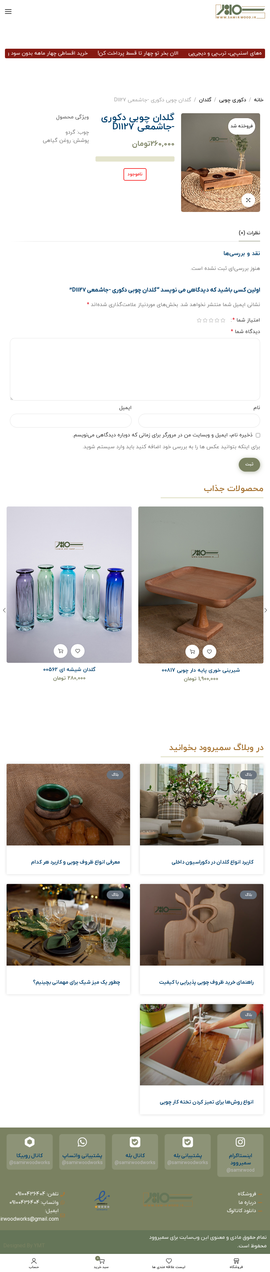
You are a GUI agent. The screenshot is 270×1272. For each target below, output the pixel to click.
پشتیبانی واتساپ (82, 1156)
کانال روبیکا (29, 1156)
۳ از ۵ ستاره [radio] (211, 320)
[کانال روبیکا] (29, 1142)
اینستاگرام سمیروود (240, 1159)
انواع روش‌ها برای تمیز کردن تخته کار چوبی (207, 1102)
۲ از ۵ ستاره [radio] (217, 320)
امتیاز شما (246, 320)
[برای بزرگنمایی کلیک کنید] (248, 200)
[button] (192, 651)
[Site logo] (240, 11)
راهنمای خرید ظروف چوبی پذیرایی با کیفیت (206, 982)
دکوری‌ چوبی (232, 100)
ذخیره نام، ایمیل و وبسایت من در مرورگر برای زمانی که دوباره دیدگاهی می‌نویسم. (162, 435)
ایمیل (125, 407)
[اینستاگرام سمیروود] (240, 1142)
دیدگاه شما (245, 331)
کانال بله (135, 1156)
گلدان (205, 100)
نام (257, 407)
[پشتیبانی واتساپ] (82, 1142)
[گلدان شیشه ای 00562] (200, 584)
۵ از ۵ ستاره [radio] (199, 320)
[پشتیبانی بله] (187, 1142)
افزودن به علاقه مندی (209, 651)
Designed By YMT (24, 1246)
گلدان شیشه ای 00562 (201, 669)
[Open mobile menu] (8, 11)
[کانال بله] (135, 1142)
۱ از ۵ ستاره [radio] (223, 320)
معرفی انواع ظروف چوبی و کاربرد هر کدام (75, 862)
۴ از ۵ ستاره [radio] (205, 320)
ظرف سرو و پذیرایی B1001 (69, 701)
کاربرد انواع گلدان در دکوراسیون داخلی (213, 862)
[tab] (249, 233)
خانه (258, 100)
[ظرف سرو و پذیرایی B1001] (69, 600)
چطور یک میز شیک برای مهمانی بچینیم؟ (76, 982)
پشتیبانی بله (188, 1156)
